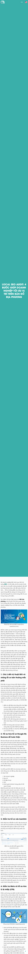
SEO (5, 584)
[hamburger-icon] (21, 2)
